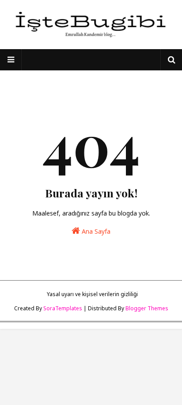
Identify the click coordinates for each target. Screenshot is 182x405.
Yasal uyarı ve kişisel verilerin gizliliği (92, 294)
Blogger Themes (146, 308)
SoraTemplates (62, 308)
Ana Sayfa (95, 231)
